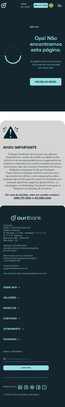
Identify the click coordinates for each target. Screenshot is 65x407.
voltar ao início (45, 81)
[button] (51, 5)
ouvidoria (10, 339)
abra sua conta (41, 5)
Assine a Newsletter (12, 351)
